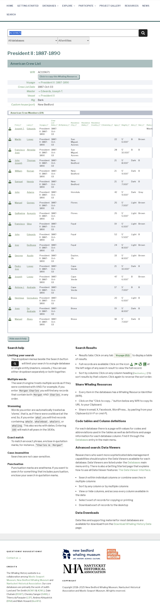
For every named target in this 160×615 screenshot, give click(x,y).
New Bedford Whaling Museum (33, 580)
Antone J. (19, 287)
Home (10, 5)
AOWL (41, 590)
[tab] (44, 112)
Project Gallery (110, 5)
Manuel (18, 202)
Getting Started (28, 5)
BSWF (19, 594)
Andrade (31, 287)
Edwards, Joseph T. (52, 91)
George (19, 255)
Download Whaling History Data (132, 524)
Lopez (30, 139)
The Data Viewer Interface (134, 470)
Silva (29, 223)
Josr (17, 245)
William (18, 171)
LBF (29, 597)
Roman (30, 171)
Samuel (19, 181)
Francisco (20, 223)
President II (48, 95)
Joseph (18, 276)
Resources (131, 5)
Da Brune (31, 245)
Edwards (31, 128)
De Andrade (31, 309)
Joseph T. (19, 128)
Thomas (31, 160)
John (17, 192)
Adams (30, 192)
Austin (30, 255)
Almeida (31, 149)
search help (18, 338)
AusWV (36, 601)
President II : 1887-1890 (55, 82)
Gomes (31, 202)
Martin (18, 139)
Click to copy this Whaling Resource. (58, 76)
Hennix (30, 181)
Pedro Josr (18, 267)
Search (11, 14)
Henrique (19, 298)
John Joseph (18, 161)
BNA (9, 601)
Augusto (31, 213)
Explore (67, 5)
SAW (44, 594)
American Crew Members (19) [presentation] (27, 113)
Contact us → (14, 557)
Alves (30, 319)
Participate (86, 5)
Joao (17, 308)
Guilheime (20, 213)
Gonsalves (32, 298)
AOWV (31, 590)
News (145, 5)
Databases (49, 5)
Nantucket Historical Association (24, 583)
